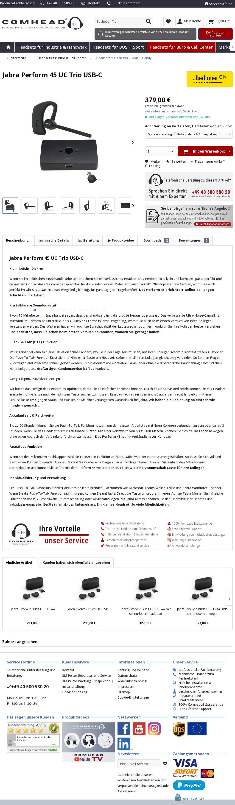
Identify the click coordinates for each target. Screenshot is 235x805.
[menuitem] (124, 21)
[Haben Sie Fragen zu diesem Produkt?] (189, 186)
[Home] (8, 47)
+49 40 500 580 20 (60, 3)
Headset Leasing (74, 692)
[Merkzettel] (168, 21)
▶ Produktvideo (121, 240)
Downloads (155, 240)
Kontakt (94, 3)
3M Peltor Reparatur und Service (86, 675)
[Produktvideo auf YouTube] (88, 742)
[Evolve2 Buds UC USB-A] (33, 588)
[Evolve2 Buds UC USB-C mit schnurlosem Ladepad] (202, 588)
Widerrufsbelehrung (132, 681)
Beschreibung (17, 240)
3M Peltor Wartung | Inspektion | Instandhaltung (87, 684)
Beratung (90, 240)
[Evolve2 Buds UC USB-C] (89, 588)
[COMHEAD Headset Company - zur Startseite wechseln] (42, 23)
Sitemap (124, 692)
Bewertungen (193, 240)
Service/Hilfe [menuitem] (218, 4)
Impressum (126, 686)
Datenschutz (127, 675)
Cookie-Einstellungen (133, 697)
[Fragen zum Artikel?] (189, 216)
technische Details (53, 240)
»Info (226, 126)
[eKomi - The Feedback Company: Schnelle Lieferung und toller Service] (33, 737)
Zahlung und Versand (133, 670)
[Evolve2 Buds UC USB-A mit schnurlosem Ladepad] (146, 588)
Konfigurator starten (215, 33)
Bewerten (179, 161)
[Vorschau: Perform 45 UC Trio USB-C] (10, 206)
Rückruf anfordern (127, 3)
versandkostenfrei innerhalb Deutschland (172, 111)
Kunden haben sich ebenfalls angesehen (76, 562)
